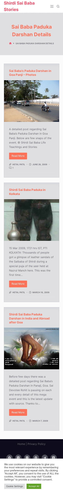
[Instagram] (27, 458)
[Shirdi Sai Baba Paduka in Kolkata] (31, 220)
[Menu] (51, 6)
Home (21, 444)
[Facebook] (9, 458)
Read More (19, 156)
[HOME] (10, 43)
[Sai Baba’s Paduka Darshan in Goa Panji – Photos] (31, 101)
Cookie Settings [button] (14, 486)
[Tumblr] (53, 458)
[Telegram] (45, 458)
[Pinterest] (36, 458)
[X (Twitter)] (18, 458)
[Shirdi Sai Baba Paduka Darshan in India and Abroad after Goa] (31, 348)
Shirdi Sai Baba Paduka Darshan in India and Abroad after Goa (29, 318)
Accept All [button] (34, 486)
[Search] (58, 6)
